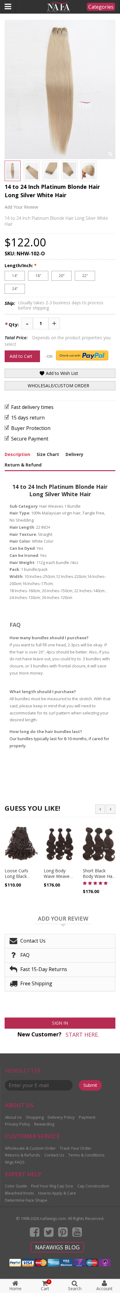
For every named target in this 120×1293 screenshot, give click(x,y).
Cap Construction (93, 1186)
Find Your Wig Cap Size (52, 1186)
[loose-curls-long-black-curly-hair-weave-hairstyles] (21, 844)
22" (85, 275)
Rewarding (44, 1124)
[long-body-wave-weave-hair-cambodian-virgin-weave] (60, 844)
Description (17, 454)
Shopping (35, 1117)
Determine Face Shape (26, 1200)
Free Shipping (36, 983)
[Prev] (100, 809)
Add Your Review (21, 207)
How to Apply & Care (57, 1193)
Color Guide (16, 1186)
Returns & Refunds (22, 1155)
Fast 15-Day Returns (43, 969)
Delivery (74, 454)
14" (15, 275)
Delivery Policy (61, 1117)
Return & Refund (23, 465)
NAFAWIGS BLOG (57, 1247)
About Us (13, 1117)
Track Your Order (75, 1148)
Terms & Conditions (86, 1155)
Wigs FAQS (15, 1162)
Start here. (82, 1034)
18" (38, 275)
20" (62, 275)
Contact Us (33, 940)
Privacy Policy (17, 1124)
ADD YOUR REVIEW (63, 918)
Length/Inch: (21, 265)
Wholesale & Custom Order (30, 1148)
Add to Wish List (61, 373)
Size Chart (48, 454)
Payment (87, 1117)
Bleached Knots (19, 1193)
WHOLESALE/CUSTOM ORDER (58, 385)
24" (15, 288)
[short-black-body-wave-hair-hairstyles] (99, 844)
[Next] (110, 809)
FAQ (25, 955)
